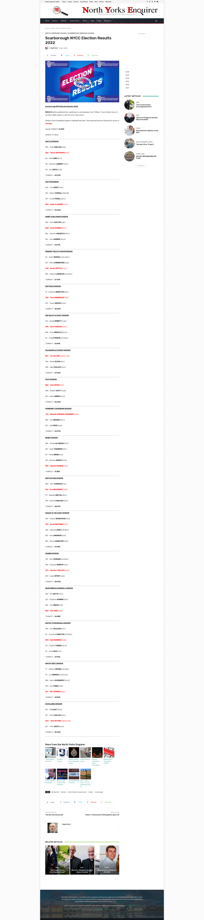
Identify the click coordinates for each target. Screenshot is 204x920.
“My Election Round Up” (54, 815)
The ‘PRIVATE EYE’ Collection (74, 781)
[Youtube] (157, 1)
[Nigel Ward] (47, 48)
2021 (127, 88)
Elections (63, 792)
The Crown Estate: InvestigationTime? (57, 871)
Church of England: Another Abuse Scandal (82, 871)
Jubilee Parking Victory (85, 760)
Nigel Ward (54, 48)
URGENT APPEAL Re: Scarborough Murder (74, 761)
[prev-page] (46, 878)
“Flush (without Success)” (49, 760)
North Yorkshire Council (63, 28)
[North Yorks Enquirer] (60, 11)
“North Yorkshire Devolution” (50, 781)
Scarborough (99, 792)
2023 (127, 81)
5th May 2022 (55, 792)
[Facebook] (147, 1)
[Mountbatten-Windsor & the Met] (107, 860)
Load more (140, 166)
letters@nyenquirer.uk (132, 905)
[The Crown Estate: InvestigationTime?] (57, 860)
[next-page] (50, 878)
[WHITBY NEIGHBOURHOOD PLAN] (129, 156)
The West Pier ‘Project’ (145, 144)
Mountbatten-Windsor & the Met (107, 871)
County (52, 28)
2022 (127, 84)
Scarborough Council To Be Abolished (61, 782)
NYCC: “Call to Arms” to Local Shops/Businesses (85, 783)
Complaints (106, 909)
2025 (127, 75)
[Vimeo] (155, 1)
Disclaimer (97, 909)
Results (91, 792)
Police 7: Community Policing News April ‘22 (102, 815)
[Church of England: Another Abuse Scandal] (82, 860)
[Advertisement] (141, 48)
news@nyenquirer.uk (122, 901)
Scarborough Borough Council (81, 33)
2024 (127, 78)
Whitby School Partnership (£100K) (108, 761)
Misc (57, 867)
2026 (127, 72)
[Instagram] (150, 1)
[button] (156, 20)
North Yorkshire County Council (77, 792)
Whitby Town (140, 154)
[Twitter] (152, 1)
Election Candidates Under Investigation (96, 762)
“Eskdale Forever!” (60, 760)
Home (47, 28)
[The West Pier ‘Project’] (129, 143)
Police (107, 867)
